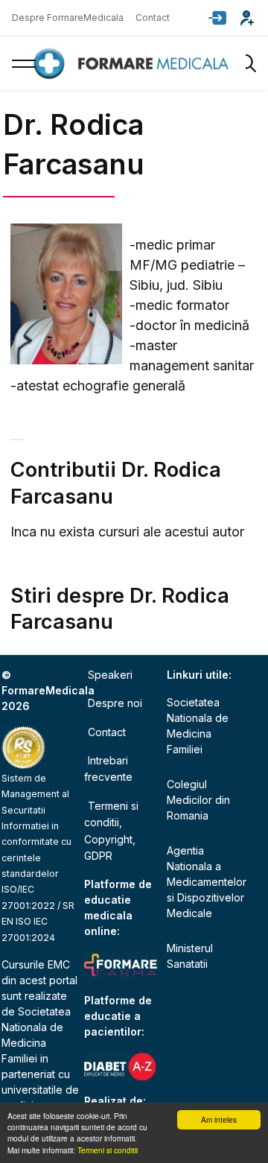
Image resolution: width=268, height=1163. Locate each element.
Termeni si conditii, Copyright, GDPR (111, 830)
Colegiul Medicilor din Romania (198, 800)
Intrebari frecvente (108, 768)
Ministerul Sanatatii (190, 956)
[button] (217, 18)
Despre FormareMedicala (68, 17)
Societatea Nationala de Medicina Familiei (198, 725)
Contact (152, 17)
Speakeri (110, 674)
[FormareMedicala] (134, 63)
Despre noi (115, 703)
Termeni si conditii (107, 1150)
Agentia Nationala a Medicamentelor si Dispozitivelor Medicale (205, 881)
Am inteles (219, 1119)
